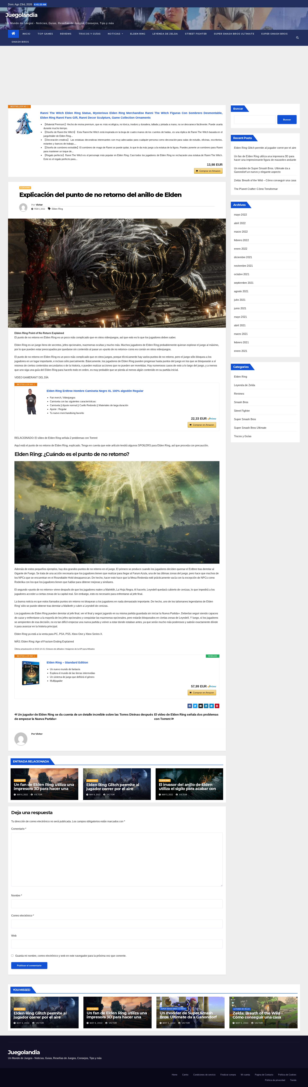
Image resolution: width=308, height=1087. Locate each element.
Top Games (45, 33)
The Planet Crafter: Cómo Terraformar (256, 189)
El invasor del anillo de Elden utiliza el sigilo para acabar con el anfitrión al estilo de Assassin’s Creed (187, 790)
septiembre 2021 (244, 282)
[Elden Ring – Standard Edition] (30, 673)
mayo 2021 (240, 317)
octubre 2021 (241, 274)
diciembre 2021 (243, 257)
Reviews (66, 33)
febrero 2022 (241, 240)
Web (14, 935)
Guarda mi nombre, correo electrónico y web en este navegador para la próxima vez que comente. (70, 955)
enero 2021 (240, 351)
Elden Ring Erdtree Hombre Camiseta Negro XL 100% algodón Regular (95, 390)
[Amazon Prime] (211, 418)
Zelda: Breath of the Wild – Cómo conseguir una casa (265, 180)
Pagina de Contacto (264, 1074)
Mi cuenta (245, 1074)
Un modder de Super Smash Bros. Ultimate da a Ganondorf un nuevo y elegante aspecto (188, 1017)
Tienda (293, 1080)
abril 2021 (240, 325)
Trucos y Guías (90, 33)
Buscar (238, 108)
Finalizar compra (228, 1074)
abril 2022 (240, 223)
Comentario (18, 828)
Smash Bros (20, 41)
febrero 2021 (241, 342)
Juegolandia (21, 15)
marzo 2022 (241, 231)
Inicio (26, 33)
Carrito (185, 1074)
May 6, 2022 (23, 1023)
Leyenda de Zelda (165, 33)
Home (174, 1074)
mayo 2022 (240, 214)
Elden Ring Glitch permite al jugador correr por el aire (112, 786)
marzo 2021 (241, 334)
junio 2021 (240, 308)
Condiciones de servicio (204, 1074)
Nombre (16, 895)
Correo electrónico (22, 915)
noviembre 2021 (243, 265)
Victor (39, 204)
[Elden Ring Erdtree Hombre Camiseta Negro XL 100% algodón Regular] (30, 401)
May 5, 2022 (169, 1023)
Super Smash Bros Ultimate (234, 33)
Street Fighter (196, 33)
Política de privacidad (275, 1080)
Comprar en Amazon (209, 171)
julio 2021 (240, 299)
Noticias (114, 33)
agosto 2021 (241, 291)
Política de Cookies (287, 1074)
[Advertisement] (154, 69)
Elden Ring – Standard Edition (67, 662)
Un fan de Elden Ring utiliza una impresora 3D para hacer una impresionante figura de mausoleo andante (44, 790)
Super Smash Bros (274, 33)
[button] (297, 37)
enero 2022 (240, 248)
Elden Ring (137, 33)
